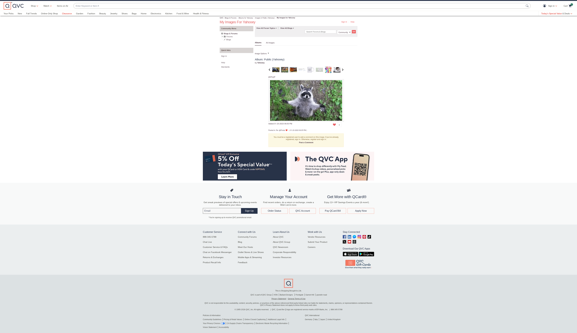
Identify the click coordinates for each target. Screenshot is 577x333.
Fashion (91, 13)
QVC (221, 17)
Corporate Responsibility (284, 252)
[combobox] (299, 6)
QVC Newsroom (280, 247)
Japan (322, 319)
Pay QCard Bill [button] (333, 211)
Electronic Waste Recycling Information (272, 323)
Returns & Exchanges (213, 257)
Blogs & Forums (231, 18)
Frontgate (299, 295)
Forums (229, 36)
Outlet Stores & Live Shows (251, 252)
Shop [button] (33, 6)
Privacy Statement (279, 299)
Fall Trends (31, 13)
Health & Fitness (201, 13)
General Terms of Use (296, 299)
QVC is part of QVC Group (261, 295)
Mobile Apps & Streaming (250, 257)
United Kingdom (333, 319)
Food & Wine (183, 13)
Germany (308, 319)
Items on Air (62, 6)
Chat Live (207, 242)
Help (352, 21)
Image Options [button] (261, 53)
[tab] (275, 69)
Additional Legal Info (276, 319)
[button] (545, 6)
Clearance (67, 13)
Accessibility (224, 327)
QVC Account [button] (302, 211)
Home (144, 13)
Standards (225, 66)
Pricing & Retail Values (233, 319)
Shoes (125, 13)
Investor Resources (282, 257)
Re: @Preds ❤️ (282, 130)
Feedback (242, 262)
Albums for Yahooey (245, 18)
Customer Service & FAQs (215, 247)
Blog (240, 242)
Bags (134, 13)
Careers (311, 247)
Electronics (156, 13)
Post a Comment (306, 142)
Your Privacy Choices (211, 323)
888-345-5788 (209, 237)
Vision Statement (210, 327)
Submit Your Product (317, 242)
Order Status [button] (274, 211)
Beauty (102, 13)
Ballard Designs (286, 295)
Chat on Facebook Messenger (217, 252)
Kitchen (168, 13)
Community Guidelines (212, 319)
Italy (316, 319)
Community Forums (247, 237)
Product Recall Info (212, 262)
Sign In (344, 21)
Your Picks (9, 13)
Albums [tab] (258, 42)
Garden (79, 13)
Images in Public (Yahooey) (265, 18)
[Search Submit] (527, 6)
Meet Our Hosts (245, 247)
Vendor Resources (316, 237)
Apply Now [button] (361, 211)
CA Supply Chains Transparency (240, 323)
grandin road (321, 295)
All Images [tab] (270, 42)
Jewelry (113, 13)
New (20, 13)
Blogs (228, 39)
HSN (276, 295)
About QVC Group (281, 242)
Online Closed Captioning (255, 319)
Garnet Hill (309, 295)
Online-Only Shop (49, 13)
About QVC (278, 237)
